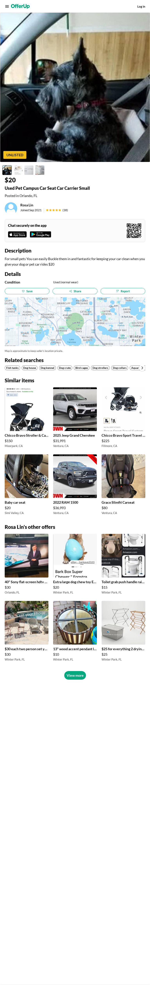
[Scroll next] (142, 368)
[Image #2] (18, 170)
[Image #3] (29, 170)
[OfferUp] (20, 6)
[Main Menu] (7, 6)
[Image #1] (7, 170)
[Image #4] (40, 170)
